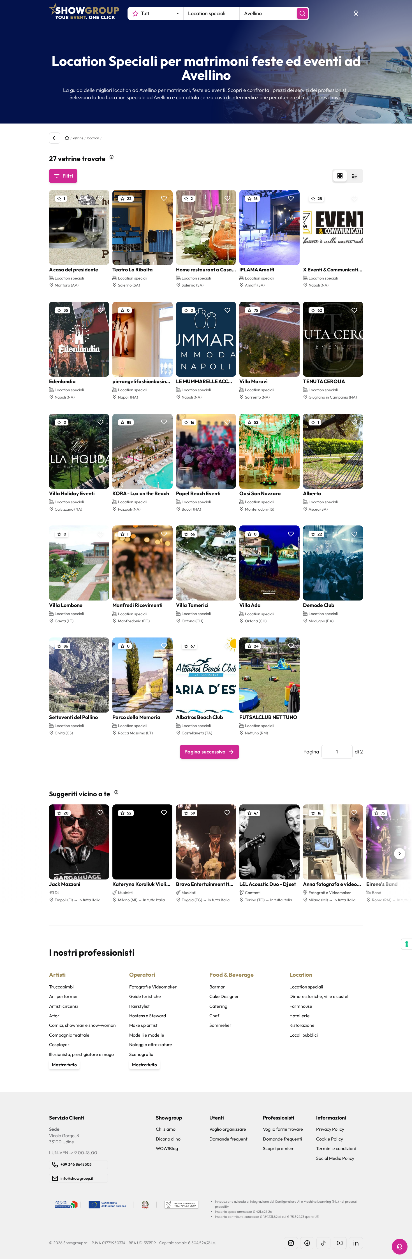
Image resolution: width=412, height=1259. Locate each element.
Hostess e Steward (147, 1015)
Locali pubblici (304, 1035)
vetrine (78, 138)
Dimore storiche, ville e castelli (320, 996)
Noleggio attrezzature (150, 1044)
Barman (217, 987)
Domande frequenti (229, 1139)
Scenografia (141, 1054)
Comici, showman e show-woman (82, 1025)
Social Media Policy (335, 1158)
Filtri (68, 176)
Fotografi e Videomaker (153, 987)
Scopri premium (279, 1148)
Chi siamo (165, 1129)
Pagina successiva (205, 751)
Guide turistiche (145, 996)
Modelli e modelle (146, 1035)
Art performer (63, 996)
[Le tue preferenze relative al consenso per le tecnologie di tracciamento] (406, 944)
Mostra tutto (64, 1064)
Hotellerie (300, 1015)
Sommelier (220, 1025)
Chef (214, 1015)
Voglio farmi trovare (283, 1129)
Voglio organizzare (227, 1129)
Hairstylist (139, 1006)
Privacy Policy (330, 1129)
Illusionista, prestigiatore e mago (81, 1054)
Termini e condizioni (336, 1148)
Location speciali (306, 987)
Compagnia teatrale (69, 1035)
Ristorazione (302, 1025)
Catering (218, 1006)
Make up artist (143, 1025)
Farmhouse (301, 1006)
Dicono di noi (169, 1139)
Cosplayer (59, 1044)
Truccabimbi (61, 987)
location (93, 138)
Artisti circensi (63, 1006)
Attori (55, 1015)
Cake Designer (224, 996)
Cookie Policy (329, 1139)
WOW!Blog (167, 1148)
